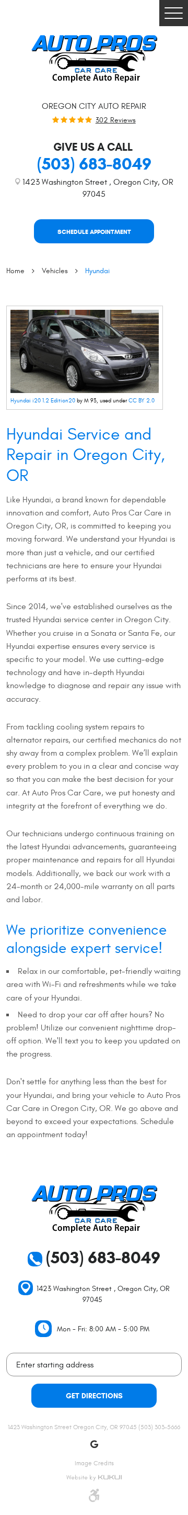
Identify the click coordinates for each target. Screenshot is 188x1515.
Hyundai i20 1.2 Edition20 (42, 400)
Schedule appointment (94, 231)
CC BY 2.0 (141, 400)
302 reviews (116, 120)
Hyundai (97, 270)
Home (15, 270)
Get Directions (94, 1395)
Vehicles (55, 270)
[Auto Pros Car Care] (94, 59)
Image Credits (94, 1463)
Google (94, 1444)
